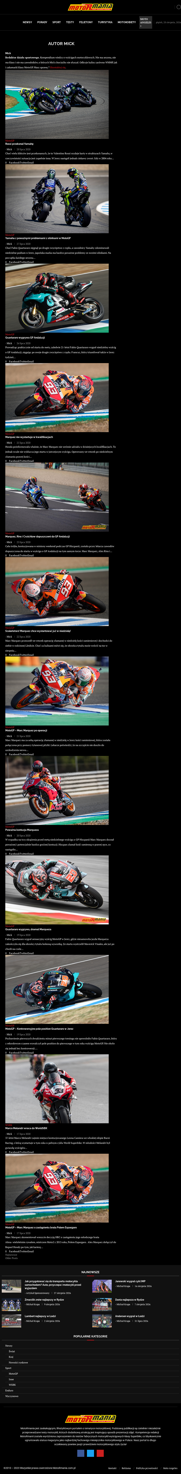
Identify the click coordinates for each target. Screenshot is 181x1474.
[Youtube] (100, 1453)
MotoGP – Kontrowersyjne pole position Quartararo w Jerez (39, 1028)
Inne (11, 1379)
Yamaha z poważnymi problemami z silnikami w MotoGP (38, 238)
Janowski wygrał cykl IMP (130, 1281)
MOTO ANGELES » (145, 22)
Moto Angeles (170, 1468)
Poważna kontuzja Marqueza (22, 829)
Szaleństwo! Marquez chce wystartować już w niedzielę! (38, 631)
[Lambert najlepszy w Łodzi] (11, 1321)
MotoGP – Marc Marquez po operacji (26, 730)
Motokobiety (127, 22)
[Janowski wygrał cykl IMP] (102, 1286)
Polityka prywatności (147, 1468)
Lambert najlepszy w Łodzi (40, 1316)
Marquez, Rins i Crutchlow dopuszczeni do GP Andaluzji (37, 536)
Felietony (86, 22)
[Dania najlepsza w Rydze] (102, 1304)
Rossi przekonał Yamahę (19, 143)
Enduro (9, 1390)
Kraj (11, 1356)
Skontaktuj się (57, 67)
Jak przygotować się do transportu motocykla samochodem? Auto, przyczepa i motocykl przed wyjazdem (53, 1285)
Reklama (126, 1468)
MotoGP (13, 1373)
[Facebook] (80, 1453)
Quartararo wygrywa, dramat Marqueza (28, 929)
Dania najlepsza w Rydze (129, 1299)
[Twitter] (90, 1453)
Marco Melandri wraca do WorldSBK (26, 1128)
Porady (42, 22)
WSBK (12, 1384)
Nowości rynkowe (18, 1362)
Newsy (27, 22)
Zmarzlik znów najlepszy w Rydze (44, 1299)
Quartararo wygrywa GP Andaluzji (25, 337)
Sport (56, 22)
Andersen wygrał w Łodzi (130, 1316)
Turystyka (105, 22)
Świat (12, 1351)
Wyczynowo (11, 1396)
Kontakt (112, 1468)
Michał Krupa (123, 1286)
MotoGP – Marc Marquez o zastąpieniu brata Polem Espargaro (41, 1227)
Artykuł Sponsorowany (37, 1293)
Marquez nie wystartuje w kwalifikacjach (29, 437)
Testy (70, 22)
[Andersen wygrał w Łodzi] (102, 1321)
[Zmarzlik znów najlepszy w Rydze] (11, 1304)
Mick (8, 53)
